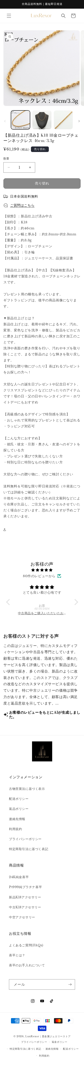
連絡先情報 (17, 819)
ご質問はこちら (22, 205)
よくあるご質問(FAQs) (26, 945)
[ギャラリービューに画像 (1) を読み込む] (20, 119)
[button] (9, 16)
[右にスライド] (79, 121)
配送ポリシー (19, 799)
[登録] (70, 984)
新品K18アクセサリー (25, 897)
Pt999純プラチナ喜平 (25, 887)
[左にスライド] (5, 121)
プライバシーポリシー (25, 839)
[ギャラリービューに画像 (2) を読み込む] (41, 119)
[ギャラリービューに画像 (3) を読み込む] (63, 119)
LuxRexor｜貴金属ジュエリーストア (48, 1036)
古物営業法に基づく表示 (27, 789)
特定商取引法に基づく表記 (28, 849)
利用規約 (15, 829)
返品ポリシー (19, 809)
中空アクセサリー (22, 917)
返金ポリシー (59, 1041)
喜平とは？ (17, 955)
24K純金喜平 (19, 877)
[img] (42, 570)
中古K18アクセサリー (25, 907)
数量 (6, 158)
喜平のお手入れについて (27, 965)
